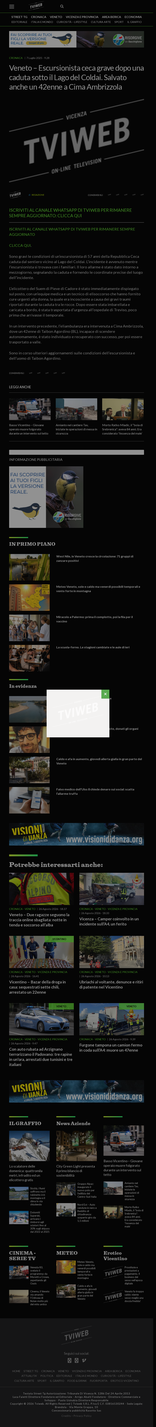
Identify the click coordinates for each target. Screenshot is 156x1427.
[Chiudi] (105, 694)
